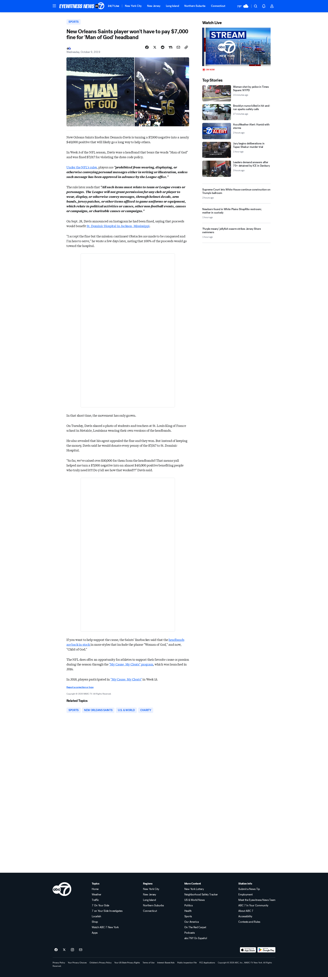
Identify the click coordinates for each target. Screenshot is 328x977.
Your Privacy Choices (77, 963)
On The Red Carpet (195, 927)
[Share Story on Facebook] (147, 47)
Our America (191, 922)
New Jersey (153, 6)
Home (95, 889)
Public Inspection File (187, 963)
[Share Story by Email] (178, 47)
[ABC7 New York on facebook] (56, 949)
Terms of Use (148, 963)
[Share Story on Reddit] (163, 47)
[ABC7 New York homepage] (81, 6)
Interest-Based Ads (166, 963)
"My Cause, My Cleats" (126, 679)
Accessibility (245, 916)
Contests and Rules (249, 922)
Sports (188, 916)
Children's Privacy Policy (101, 963)
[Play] (236, 47)
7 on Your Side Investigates (107, 911)
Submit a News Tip (249, 889)
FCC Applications (207, 963)
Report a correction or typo (79, 687)
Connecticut (218, 6)
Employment (245, 894)
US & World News (194, 900)
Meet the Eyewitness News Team (256, 900)
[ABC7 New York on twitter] (64, 949)
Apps (95, 932)
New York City (133, 6)
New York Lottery (194, 889)
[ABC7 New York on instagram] (72, 949)
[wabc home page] (62, 889)
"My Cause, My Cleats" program (131, 664)
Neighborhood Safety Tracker (201, 894)
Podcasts (189, 932)
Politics (188, 905)
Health (188, 911)
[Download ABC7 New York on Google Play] (266, 950)
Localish (96, 916)
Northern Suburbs (195, 6)
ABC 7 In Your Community (253, 905)
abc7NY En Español (195, 938)
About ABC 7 (245, 911)
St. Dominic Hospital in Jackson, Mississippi (118, 226)
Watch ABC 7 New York (105, 927)
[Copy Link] (186, 47)
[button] (54, 5)
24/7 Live (113, 6)
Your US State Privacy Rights (127, 963)
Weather (96, 894)
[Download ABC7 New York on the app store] (248, 950)
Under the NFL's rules (81, 167)
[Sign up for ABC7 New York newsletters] (80, 949)
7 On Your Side (100, 905)
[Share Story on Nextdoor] (170, 47)
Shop (95, 922)
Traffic (95, 900)
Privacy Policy (59, 963)
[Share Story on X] (155, 47)
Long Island (172, 6)
